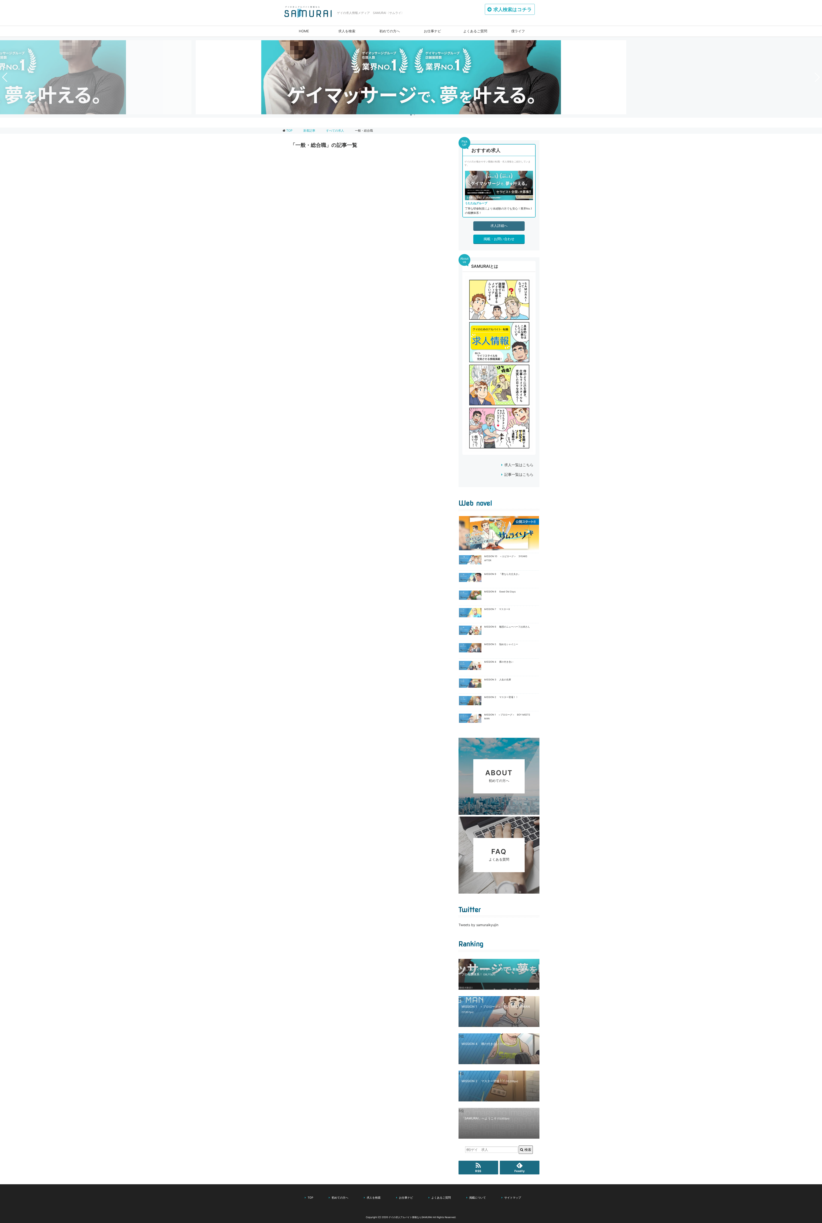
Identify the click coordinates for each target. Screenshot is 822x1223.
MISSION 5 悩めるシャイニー (501, 644)
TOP (289, 130)
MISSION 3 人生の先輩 (497, 679)
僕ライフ (518, 31)
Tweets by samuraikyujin (478, 925)
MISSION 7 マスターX (497, 609)
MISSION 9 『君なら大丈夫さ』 (502, 574)
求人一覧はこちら (518, 465)
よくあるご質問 (475, 31)
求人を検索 (346, 31)
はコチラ (512, 9)
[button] (411, 115)
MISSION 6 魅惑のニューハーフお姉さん (507, 626)
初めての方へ (389, 31)
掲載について (477, 1197)
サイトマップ (512, 1197)
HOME (304, 31)
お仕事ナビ (432, 31)
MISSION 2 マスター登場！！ (501, 697)
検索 (527, 1149)
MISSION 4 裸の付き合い (498, 662)
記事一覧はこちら (518, 474)
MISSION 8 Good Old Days (500, 591)
